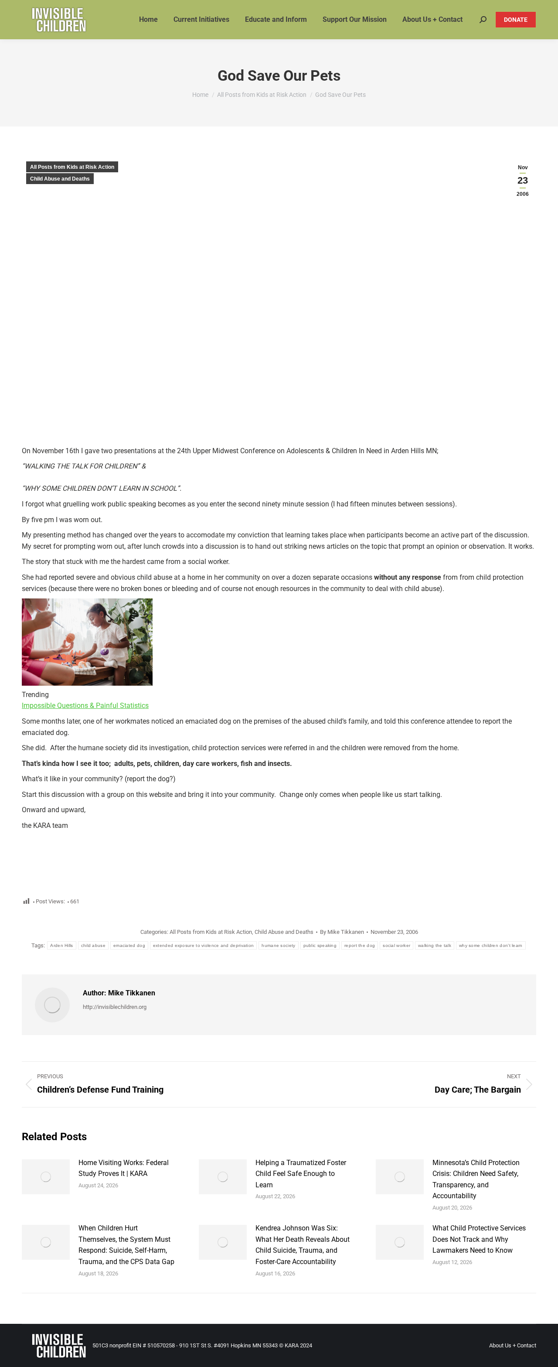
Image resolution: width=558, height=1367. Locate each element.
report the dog (359, 945)
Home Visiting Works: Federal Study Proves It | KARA (123, 1168)
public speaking (320, 945)
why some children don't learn (491, 945)
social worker (396, 945)
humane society (278, 945)
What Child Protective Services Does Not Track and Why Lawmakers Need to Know (479, 1239)
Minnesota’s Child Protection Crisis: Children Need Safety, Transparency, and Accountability (476, 1179)
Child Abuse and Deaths (60, 179)
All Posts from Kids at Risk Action (72, 167)
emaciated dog (129, 945)
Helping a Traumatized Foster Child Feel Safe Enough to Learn (300, 1174)
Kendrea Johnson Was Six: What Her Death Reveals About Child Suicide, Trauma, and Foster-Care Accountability (302, 1245)
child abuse (93, 945)
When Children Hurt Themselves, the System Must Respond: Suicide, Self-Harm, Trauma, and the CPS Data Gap (126, 1245)
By (342, 932)
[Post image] (46, 1176)
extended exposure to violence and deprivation (203, 945)
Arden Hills (61, 945)
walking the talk (434, 945)
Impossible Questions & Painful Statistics (85, 705)
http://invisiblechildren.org (114, 1007)
